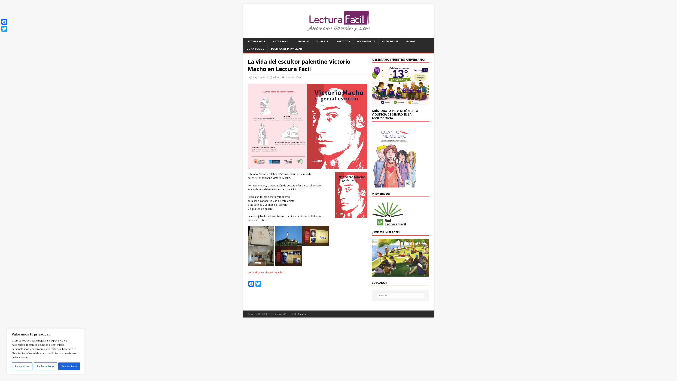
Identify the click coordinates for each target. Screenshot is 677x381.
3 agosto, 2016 (260, 77)
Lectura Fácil (256, 41)
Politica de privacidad (286, 48)
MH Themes (300, 314)
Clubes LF (322, 41)
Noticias (289, 77)
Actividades (390, 41)
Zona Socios (255, 48)
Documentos (366, 41)
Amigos (410, 41)
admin (276, 77)
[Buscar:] (400, 295)
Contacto (343, 41)
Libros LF (303, 41)
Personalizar (22, 366)
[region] (46, 351)
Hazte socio (281, 41)
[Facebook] (4, 21)
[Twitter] (4, 28)
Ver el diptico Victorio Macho (265, 272)
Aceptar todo (69, 366)
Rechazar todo (45, 366)
